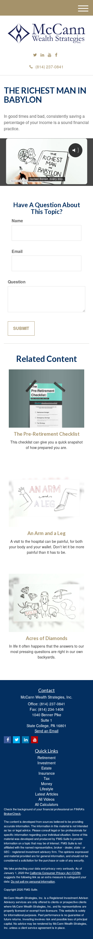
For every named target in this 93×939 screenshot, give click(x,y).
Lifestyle (46, 788)
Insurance (46, 773)
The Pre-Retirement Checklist (47, 434)
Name (17, 221)
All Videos (46, 799)
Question (17, 282)
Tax (47, 778)
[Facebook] (56, 55)
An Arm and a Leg (46, 533)
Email (17, 251)
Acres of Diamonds (46, 638)
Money (46, 783)
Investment (46, 762)
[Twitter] (35, 55)
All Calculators (46, 804)
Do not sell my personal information (33, 881)
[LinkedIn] (42, 55)
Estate (46, 768)
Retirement (46, 757)
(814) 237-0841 (49, 67)
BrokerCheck (12, 813)
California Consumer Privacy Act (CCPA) (55, 873)
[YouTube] (49, 55)
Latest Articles (46, 794)
